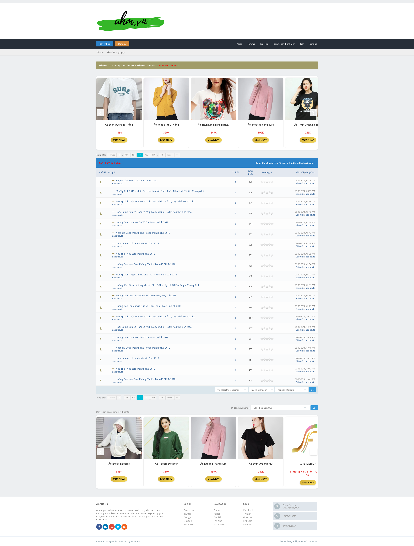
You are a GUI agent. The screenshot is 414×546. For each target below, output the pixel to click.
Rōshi (302, 541)
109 (146, 155)
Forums (251, 43)
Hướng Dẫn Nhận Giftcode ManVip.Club (136, 180)
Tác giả (111, 172)
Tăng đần (309, 172)
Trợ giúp (313, 43)
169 (161, 155)
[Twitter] (118, 526)
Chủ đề (102, 172)
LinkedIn (247, 520)
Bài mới (100, 52)
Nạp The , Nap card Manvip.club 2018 (135, 253)
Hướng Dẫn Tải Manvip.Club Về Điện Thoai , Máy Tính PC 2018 (148, 305)
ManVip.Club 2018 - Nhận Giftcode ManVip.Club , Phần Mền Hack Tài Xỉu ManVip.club (160, 191)
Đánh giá (267, 172)
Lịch (302, 43)
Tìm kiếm (264, 43)
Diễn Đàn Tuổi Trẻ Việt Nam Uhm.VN (116, 65)
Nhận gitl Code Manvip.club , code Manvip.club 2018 (143, 232)
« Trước (111, 155)
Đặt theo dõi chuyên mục (302, 163)
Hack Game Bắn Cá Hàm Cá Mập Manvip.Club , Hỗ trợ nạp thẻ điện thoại (154, 211)
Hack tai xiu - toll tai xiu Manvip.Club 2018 (137, 243)
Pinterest (248, 524)
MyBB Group (134, 541)
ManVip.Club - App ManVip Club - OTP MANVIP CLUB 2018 (146, 274)
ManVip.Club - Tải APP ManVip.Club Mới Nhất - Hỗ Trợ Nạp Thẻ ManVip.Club (155, 201)
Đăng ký (122, 43)
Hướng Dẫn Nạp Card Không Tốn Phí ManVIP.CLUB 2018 (145, 264)
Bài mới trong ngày (116, 52)
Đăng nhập (104, 43)
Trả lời (235, 172)
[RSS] (124, 526)
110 (153, 155)
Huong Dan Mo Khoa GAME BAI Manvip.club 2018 (142, 222)
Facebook (248, 510)
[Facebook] (99, 526)
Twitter (247, 513)
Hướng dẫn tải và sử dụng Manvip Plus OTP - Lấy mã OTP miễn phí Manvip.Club (158, 285)
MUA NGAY (119, 139)
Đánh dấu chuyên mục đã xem (271, 163)
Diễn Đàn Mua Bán (146, 65)
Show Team (219, 524)
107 (133, 155)
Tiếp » (169, 155)
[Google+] (112, 526)
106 (126, 155)
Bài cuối (300, 172)
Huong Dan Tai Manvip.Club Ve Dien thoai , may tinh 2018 (146, 295)
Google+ (247, 517)
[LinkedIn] (105, 526)
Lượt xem (250, 172)
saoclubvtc (117, 183)
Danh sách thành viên (284, 43)
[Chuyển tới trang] (177, 155)
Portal (239, 43)
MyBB (111, 541)
